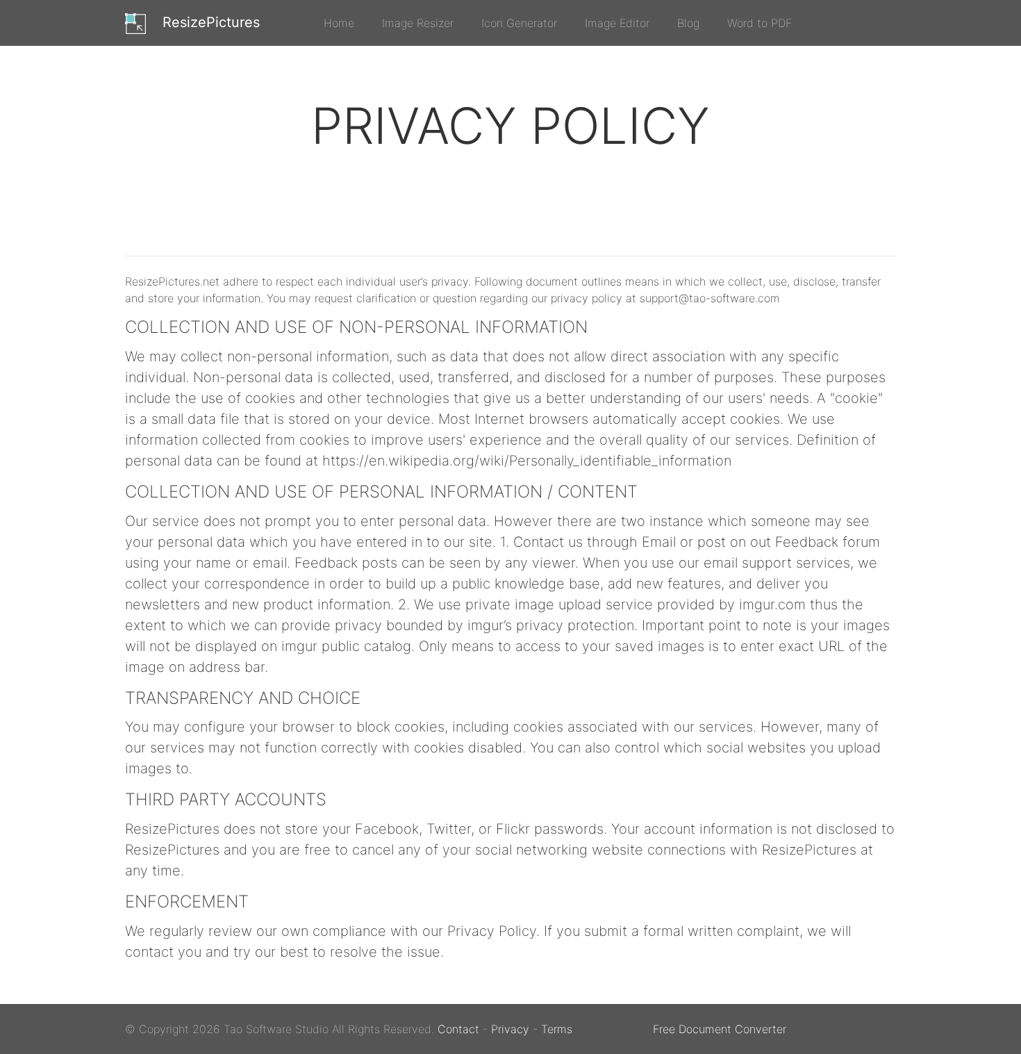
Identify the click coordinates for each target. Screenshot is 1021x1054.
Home (339, 23)
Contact (458, 1029)
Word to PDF (759, 23)
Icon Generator (519, 23)
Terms (556, 1029)
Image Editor (617, 23)
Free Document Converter (719, 1029)
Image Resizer (418, 23)
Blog (688, 23)
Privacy (510, 1029)
